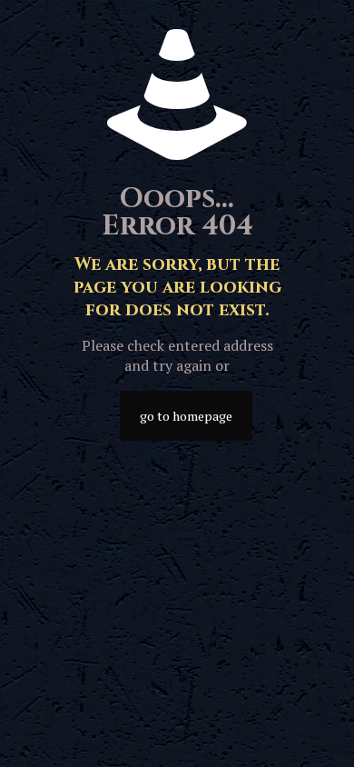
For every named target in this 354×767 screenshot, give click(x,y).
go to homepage (186, 415)
